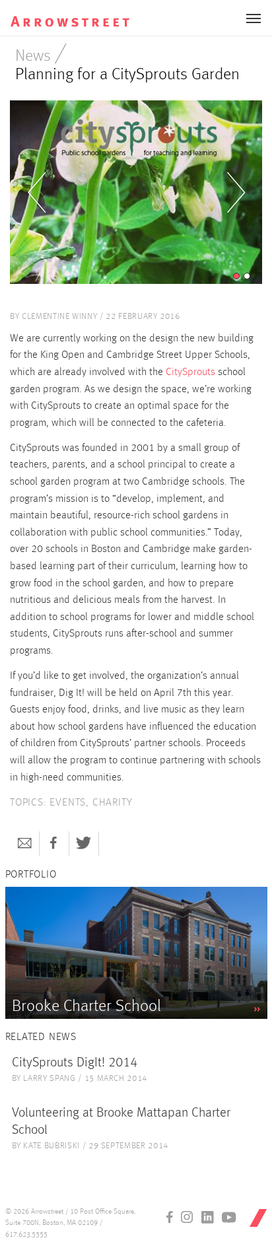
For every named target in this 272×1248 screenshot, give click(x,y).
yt (229, 1217)
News (33, 56)
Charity (112, 803)
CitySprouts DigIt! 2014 (74, 1063)
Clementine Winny (59, 316)
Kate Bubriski (51, 1146)
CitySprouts (190, 372)
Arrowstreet (79, 14)
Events (68, 803)
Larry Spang (49, 1078)
